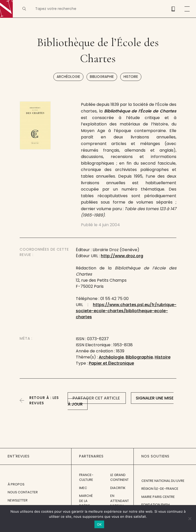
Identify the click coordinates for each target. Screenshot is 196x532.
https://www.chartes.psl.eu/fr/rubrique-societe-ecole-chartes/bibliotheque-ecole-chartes (126, 311)
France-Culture (86, 477)
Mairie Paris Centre (158, 496)
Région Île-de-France (159, 488)
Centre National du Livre (163, 480)
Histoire (131, 76)
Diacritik (118, 487)
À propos (16, 484)
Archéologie (68, 76)
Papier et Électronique (111, 363)
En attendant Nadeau (119, 500)
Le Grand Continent (119, 477)
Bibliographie (102, 76)
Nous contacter (23, 492)
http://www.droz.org (122, 256)
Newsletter (18, 500)
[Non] (189, 518)
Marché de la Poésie (86, 500)
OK (99, 524)
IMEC (83, 487)
